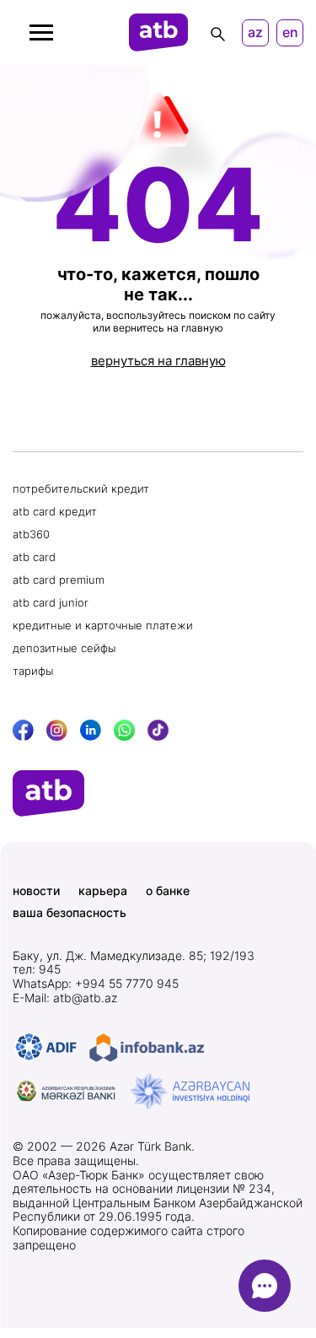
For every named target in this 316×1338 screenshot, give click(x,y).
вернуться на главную (158, 361)
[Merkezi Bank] (67, 1091)
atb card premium (58, 579)
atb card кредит (55, 511)
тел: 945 (37, 969)
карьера (102, 891)
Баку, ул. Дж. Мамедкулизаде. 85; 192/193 (133, 956)
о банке (168, 891)
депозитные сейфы (64, 648)
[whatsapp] (124, 730)
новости (36, 891)
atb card (34, 557)
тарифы (33, 670)
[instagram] (56, 730)
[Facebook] (23, 730)
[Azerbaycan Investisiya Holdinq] (190, 1091)
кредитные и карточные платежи (103, 625)
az (255, 32)
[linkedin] (90, 730)
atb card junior (50, 602)
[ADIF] (46, 1047)
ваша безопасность (69, 913)
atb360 (31, 534)
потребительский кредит (81, 488)
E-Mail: (65, 998)
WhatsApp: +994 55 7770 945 (96, 983)
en (290, 32)
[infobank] (146, 1047)
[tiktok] (158, 730)
